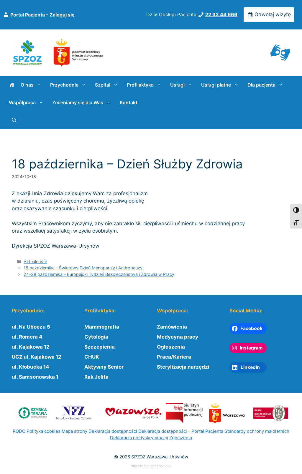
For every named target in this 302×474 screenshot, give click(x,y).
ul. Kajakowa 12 (31, 347)
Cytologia (96, 337)
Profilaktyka (140, 85)
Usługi (177, 85)
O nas (27, 85)
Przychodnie (64, 85)
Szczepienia (99, 347)
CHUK (91, 357)
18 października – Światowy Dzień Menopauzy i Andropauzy (83, 267)
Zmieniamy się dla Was (77, 102)
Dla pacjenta (261, 85)
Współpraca (22, 102)
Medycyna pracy (177, 337)
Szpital (102, 85)
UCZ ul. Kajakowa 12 (36, 357)
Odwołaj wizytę (272, 14)
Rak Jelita (96, 377)
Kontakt (128, 102)
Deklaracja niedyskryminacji (139, 437)
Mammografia (101, 327)
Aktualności (35, 261)
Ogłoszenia (171, 347)
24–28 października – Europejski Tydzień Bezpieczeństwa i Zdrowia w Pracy (99, 274)
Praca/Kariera (174, 357)
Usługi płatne (216, 85)
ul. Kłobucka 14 (30, 367)
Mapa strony (74, 431)
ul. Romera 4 (27, 337)
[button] (14, 120)
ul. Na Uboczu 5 (31, 327)
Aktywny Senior (104, 367)
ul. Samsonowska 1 (35, 377)
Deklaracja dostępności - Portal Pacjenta (180, 431)
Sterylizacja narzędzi (183, 367)
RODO (19, 431)
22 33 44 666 (221, 14)
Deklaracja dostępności (112, 431)
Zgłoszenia (180, 437)
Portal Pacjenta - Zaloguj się (42, 15)
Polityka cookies (43, 431)
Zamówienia (172, 327)
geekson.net (160, 466)
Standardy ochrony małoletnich (256, 431)
